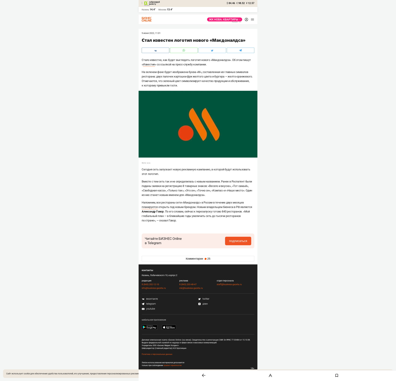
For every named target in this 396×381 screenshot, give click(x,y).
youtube (150, 308)
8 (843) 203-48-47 (188, 284)
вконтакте (152, 298)
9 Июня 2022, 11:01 (151, 33)
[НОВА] (223, 19)
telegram (151, 303)
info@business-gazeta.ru (154, 288)
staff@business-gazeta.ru (229, 284)
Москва (162, 9)
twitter (205, 298)
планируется (150, 207)
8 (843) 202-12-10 (150, 284)
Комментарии (198, 258)
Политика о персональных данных (157, 354)
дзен (205, 303)
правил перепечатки (173, 365)
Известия (149, 64)
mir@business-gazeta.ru (191, 288)
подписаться (238, 241)
